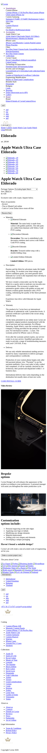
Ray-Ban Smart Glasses (15, 49)
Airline (30, 67)
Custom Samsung (12, 635)
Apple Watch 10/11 (27, 36)
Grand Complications (25, 80)
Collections (10, 56)
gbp (7, 114)
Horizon (9, 688)
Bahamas (9, 583)
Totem (42, 71)
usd (7, 110)
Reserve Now (6, 213)
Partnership (10, 718)
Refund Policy (11, 730)
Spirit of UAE (17, 71)
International (10, 579)
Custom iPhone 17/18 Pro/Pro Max (19, 13)
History (8, 101)
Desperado (10, 84)
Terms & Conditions (13, 728)
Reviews (9, 714)
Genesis (29, 60)
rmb (7, 116)
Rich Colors (10, 669)
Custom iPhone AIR (13, 626)
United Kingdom (12, 581)
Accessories (10, 32)
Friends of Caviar (18, 101)
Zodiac (25, 71)
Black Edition (21, 60)
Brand (8, 97)
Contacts (28, 101)
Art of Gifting (11, 720)
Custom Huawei (12, 25)
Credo (8, 88)
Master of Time (11, 80)
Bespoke (9, 90)
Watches (9, 639)
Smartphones (11, 8)
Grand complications (14, 682)
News (33, 101)
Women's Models (18, 38)
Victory (8, 680)
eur (7, 112)
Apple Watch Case (19, 128)
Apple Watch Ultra (13, 36)
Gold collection (34, 71)
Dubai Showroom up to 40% (17, 92)
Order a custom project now (11, 555)
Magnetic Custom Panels (25, 43)
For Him (9, 30)
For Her (15, 30)
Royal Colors (11, 60)
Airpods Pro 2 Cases (13, 643)
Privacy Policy (11, 733)
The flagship (10, 664)
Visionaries (23, 67)
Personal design (24, 30)
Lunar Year (10, 693)
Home (3, 128)
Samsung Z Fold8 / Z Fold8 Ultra (18, 19)
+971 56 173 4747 (8, 607)
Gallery (8, 95)
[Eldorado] (12, 158)
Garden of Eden (12, 75)
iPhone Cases (11, 43)
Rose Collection (33, 75)
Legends (9, 71)
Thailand (9, 585)
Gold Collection (12, 675)
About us (9, 707)
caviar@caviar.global (24, 607)
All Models (29, 38)
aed (7, 118)
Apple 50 (15, 67)
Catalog (9, 128)
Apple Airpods (29, 49)
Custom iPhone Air (17, 15)
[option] (26, 110)
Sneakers (15, 51)
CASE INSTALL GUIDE (11, 381)
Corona (14, 62)
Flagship (9, 67)
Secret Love (22, 75)
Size (2, 191)
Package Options (7, 189)
